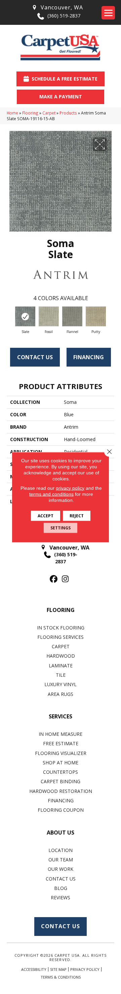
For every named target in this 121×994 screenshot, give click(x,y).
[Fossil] (49, 316)
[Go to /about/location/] (57, 7)
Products (68, 112)
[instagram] (65, 579)
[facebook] (53, 579)
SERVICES (60, 716)
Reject (77, 515)
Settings (60, 527)
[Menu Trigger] (108, 12)
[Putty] (96, 316)
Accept (45, 515)
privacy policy (70, 487)
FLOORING (61, 610)
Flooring (30, 112)
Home (12, 112)
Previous (10, 318)
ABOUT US (60, 832)
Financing (88, 357)
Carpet (48, 112)
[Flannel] (72, 316)
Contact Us (35, 357)
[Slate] (25, 316)
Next (111, 318)
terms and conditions (51, 493)
